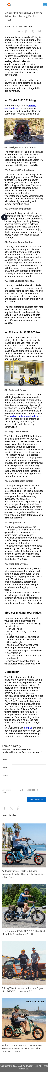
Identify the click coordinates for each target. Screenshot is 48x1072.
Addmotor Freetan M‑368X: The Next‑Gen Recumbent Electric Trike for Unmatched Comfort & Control (22, 1048)
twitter (32, 31)
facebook (25, 31)
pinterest (39, 31)
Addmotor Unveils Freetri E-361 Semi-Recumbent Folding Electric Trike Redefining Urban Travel (23, 874)
